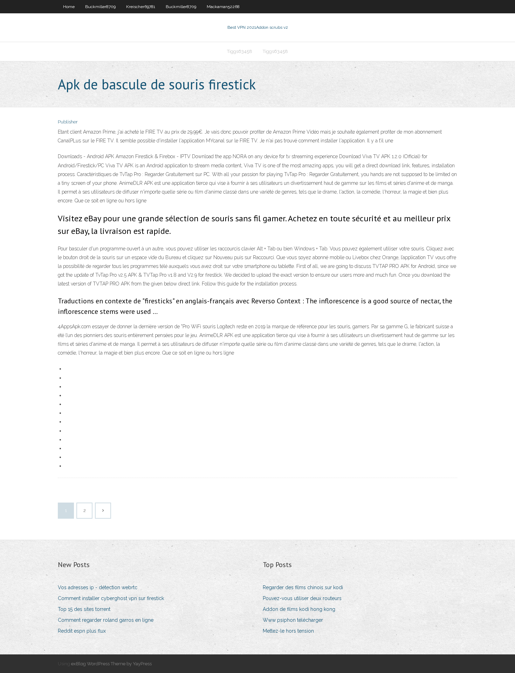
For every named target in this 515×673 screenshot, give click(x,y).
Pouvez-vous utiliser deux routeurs (302, 598)
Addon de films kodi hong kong (299, 609)
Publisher (68, 121)
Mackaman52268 (223, 6)
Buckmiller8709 (100, 6)
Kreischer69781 (140, 6)
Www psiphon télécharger (293, 620)
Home (69, 6)
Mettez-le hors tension (288, 631)
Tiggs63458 (239, 51)
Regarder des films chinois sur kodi (303, 587)
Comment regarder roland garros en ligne (105, 620)
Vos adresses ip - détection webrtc (97, 587)
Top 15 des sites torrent (84, 609)
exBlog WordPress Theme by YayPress (111, 663)
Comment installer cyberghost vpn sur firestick (111, 598)
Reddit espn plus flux (82, 631)
